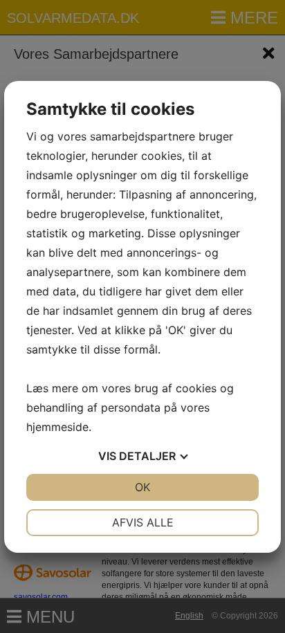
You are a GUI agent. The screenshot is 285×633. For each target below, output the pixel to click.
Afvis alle (143, 522)
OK (142, 487)
